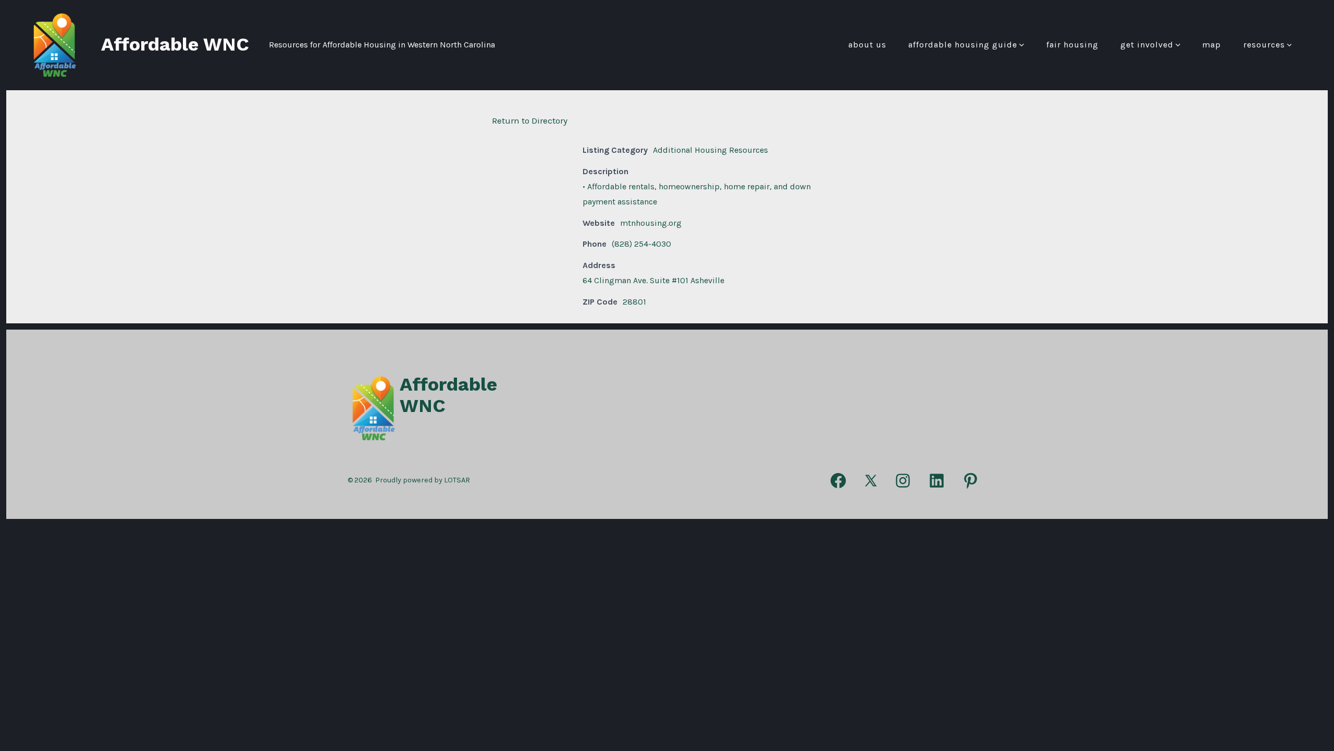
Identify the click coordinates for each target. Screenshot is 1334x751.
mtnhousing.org (651, 223)
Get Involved (1147, 45)
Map (1211, 45)
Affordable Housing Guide (962, 45)
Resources (1264, 45)
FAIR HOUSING (1072, 45)
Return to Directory (529, 120)
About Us (867, 45)
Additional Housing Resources (710, 150)
